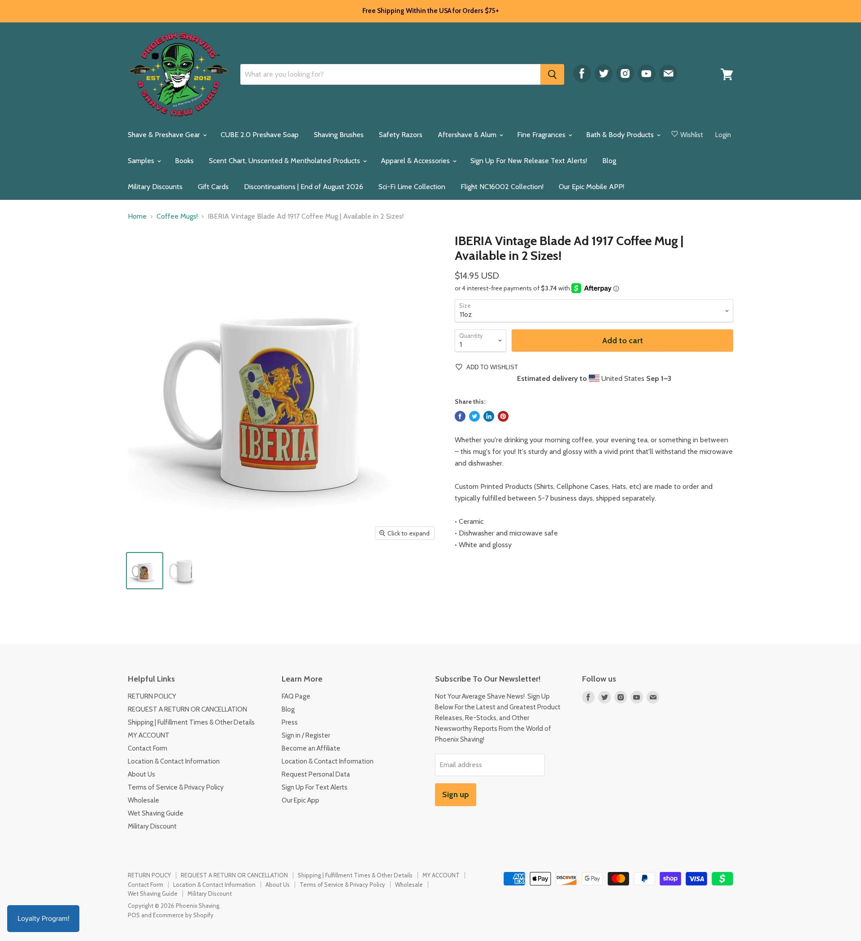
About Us (141, 774)
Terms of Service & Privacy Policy (176, 787)
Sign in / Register (306, 735)
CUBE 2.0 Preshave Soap (260, 134)
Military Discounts (155, 186)
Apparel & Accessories (416, 160)
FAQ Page (296, 696)
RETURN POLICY (152, 696)
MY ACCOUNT (149, 735)
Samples (142, 160)
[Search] (552, 74)
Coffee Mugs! (177, 216)
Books (184, 160)
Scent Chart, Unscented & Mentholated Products (285, 160)
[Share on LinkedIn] (488, 416)
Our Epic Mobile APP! (591, 186)
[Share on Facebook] (460, 416)
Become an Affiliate (311, 748)
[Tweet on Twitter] (474, 416)
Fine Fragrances (542, 134)
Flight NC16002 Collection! (502, 186)
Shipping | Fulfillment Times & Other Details (191, 722)
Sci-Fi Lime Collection (411, 186)
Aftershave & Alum (468, 134)
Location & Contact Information (174, 761)
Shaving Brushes (339, 134)
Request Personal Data (316, 774)
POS (134, 915)
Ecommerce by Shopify (183, 915)
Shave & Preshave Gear (165, 134)
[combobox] (390, 74)
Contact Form (147, 748)
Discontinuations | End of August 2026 (303, 186)
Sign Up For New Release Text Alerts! (528, 160)
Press (290, 722)
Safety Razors (400, 134)
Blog (609, 160)
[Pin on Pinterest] (503, 416)
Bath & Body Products (621, 134)
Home (137, 216)
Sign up (455, 794)
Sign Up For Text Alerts (315, 787)
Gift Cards (213, 186)
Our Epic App (300, 800)
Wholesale (143, 800)
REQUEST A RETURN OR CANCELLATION (187, 709)
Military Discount (152, 826)
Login (723, 135)
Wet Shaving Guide (155, 813)
